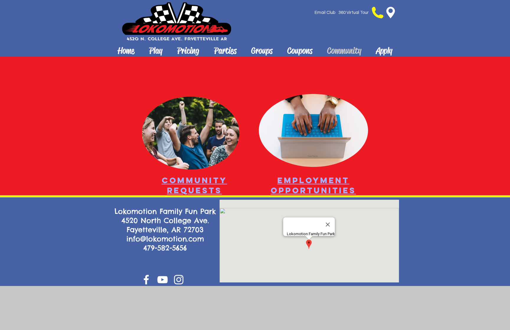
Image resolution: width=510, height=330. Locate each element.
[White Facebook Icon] (146, 279)
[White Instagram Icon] (178, 279)
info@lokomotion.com (165, 238)
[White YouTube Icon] (162, 279)
